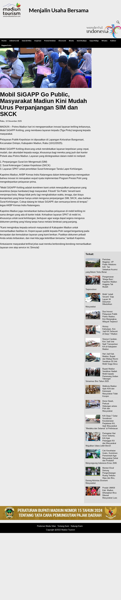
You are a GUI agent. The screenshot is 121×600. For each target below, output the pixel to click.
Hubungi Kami (77, 526)
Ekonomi (62, 41)
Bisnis (71, 41)
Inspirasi (37, 41)
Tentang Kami (63, 526)
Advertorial (14, 41)
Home (3, 41)
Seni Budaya (81, 41)
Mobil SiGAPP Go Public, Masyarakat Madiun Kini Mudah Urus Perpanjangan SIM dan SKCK (43, 104)
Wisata (104, 41)
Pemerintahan (50, 41)
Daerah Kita (26, 41)
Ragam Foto (6, 45)
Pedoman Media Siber (46, 526)
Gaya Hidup (94, 41)
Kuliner (113, 41)
